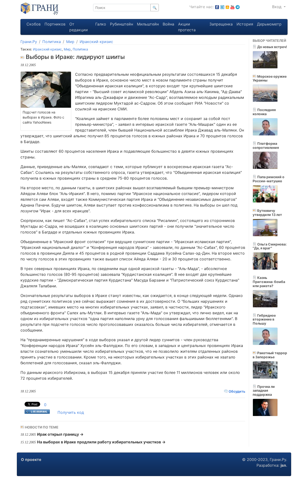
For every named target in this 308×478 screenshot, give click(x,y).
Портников (55, 24)
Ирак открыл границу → (60, 434)
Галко (100, 24)
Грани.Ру (28, 41)
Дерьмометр (269, 24)
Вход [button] (277, 6)
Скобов (33, 24)
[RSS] (227, 6)
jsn (283, 465)
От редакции (78, 27)
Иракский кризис (96, 41)
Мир (70, 41)
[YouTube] (232, 6)
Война (168, 24)
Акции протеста (187, 27)
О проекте (31, 459)
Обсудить (236, 391)
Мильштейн (148, 24)
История (245, 24)
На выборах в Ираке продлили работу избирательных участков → (101, 442)
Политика (51, 41)
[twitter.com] (222, 6)
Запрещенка (221, 24)
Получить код (71, 412)
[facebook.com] (217, 6)
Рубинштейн (121, 24)
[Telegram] (238, 6)
